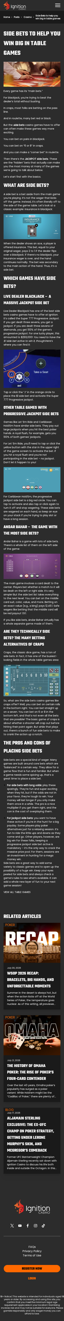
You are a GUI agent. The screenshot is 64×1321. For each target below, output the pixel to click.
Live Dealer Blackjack (16, 311)
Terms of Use (32, 1255)
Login (32, 1278)
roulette (17, 118)
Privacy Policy (32, 1251)
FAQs (32, 1247)
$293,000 (26, 337)
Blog (9, 1110)
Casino (28, 17)
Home (7, 17)
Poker (10, 925)
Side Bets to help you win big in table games (48, 17)
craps (9, 108)
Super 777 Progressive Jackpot (40, 318)
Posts (17, 17)
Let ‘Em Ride (25, 422)
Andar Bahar (11, 541)
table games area (47, 660)
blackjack (14, 97)
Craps (7, 652)
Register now (32, 1268)
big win (11, 840)
